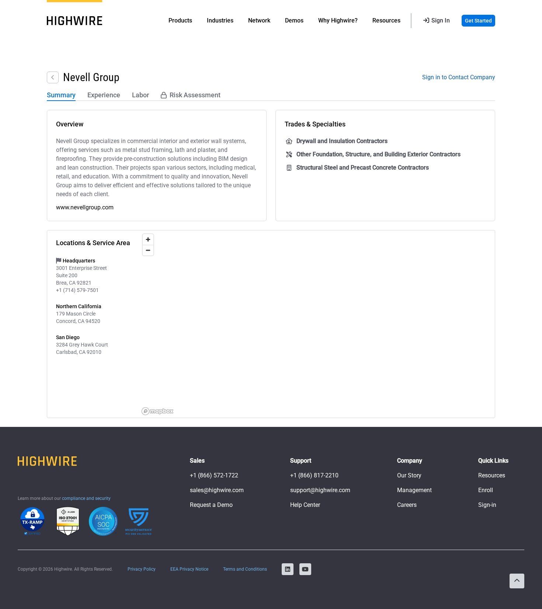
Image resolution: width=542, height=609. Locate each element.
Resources (491, 475)
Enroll (485, 490)
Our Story (409, 475)
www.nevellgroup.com (85, 207)
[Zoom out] (148, 250)
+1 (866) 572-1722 (214, 475)
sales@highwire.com (217, 490)
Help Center (305, 504)
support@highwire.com (320, 490)
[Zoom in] (148, 239)
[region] (317, 324)
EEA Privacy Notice (189, 569)
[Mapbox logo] (157, 411)
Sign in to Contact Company (458, 77)
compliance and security (86, 498)
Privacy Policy (142, 569)
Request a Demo (211, 504)
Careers (407, 504)
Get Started (478, 21)
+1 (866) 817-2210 (314, 475)
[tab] (61, 95)
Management (414, 490)
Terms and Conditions (245, 569)
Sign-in (487, 504)
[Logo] (74, 20)
